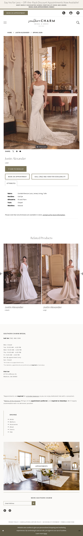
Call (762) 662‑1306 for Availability (50, 177)
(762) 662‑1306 (15, 338)
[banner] (41, 22)
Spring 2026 (37, 32)
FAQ (11, 432)
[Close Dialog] (3, 530)
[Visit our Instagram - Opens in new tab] (10, 510)
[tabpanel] (41, 92)
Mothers (12, 422)
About (12, 427)
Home (9, 32)
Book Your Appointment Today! (41, 7)
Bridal (12, 419)
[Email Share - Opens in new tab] (20, 151)
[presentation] (22, 274)
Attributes (11, 183)
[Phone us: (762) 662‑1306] (63, 12)
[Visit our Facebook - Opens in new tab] (5, 510)
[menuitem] (16, 13)
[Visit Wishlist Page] (77, 12)
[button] (70, 12)
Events (12, 429)
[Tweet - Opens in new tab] (13, 151)
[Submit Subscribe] (33, 503)
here (45, 533)
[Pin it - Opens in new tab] (17, 151)
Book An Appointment (17, 177)
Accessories (14, 424)
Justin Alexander (22, 32)
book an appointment (15, 13)
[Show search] (77, 22)
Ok (80, 530)
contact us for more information (54, 215)
